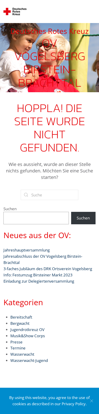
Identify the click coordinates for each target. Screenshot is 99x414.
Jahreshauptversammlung (26, 250)
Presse (16, 342)
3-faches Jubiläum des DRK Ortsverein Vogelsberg (47, 268)
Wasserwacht (22, 354)
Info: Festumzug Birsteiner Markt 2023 (38, 275)
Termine (18, 348)
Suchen (10, 208)
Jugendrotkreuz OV (27, 329)
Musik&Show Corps (27, 335)
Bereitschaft (21, 317)
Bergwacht (19, 323)
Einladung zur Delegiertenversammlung (38, 281)
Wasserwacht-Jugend (29, 360)
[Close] (91, 400)
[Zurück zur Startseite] (14, 11)
